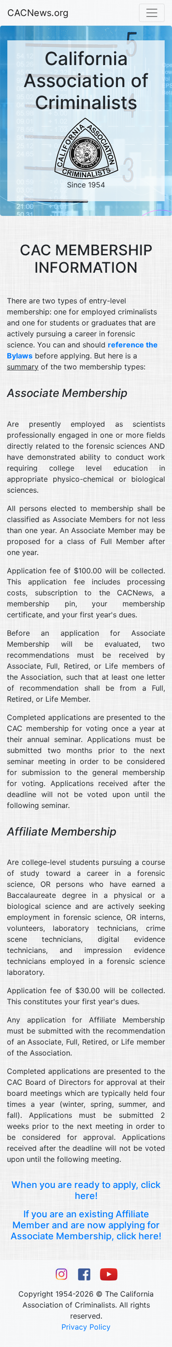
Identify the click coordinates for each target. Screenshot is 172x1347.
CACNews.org (37, 12)
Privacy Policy (86, 1326)
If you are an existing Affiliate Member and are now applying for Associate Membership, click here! (86, 1225)
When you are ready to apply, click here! (86, 1190)
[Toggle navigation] (152, 13)
